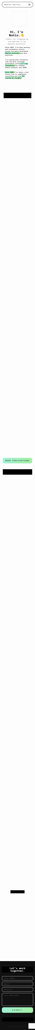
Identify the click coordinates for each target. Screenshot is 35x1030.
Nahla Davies (13, 5)
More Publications (17, 460)
